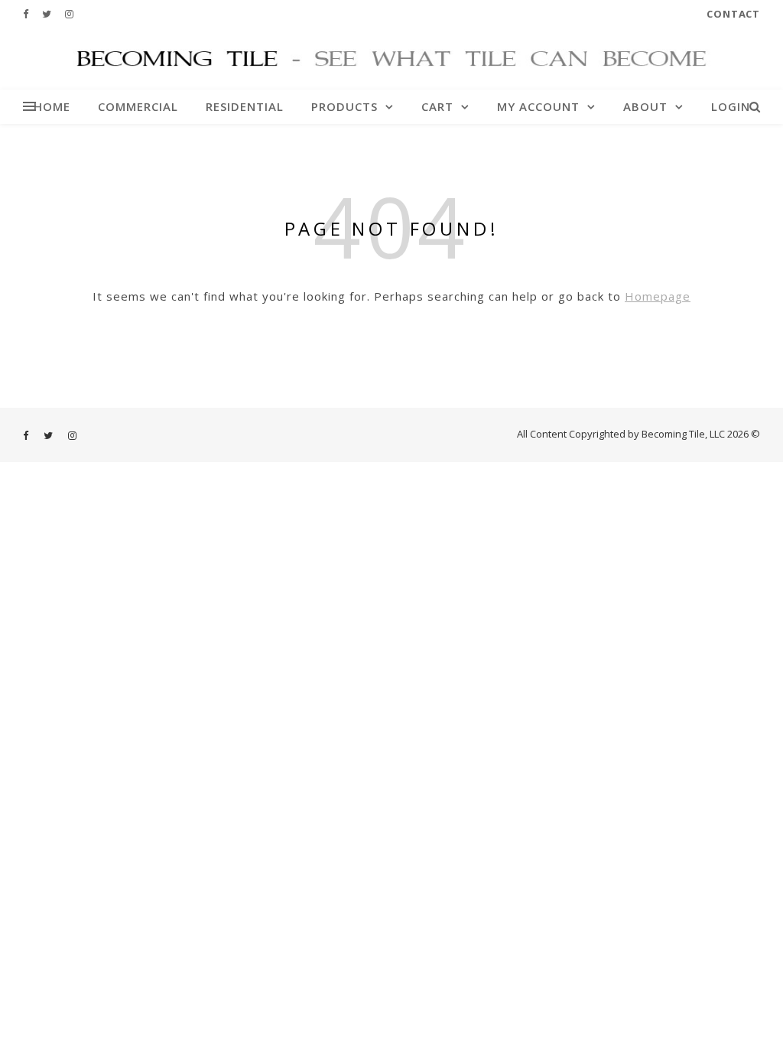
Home (52, 106)
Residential (245, 106)
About (645, 106)
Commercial (138, 106)
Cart (437, 106)
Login (730, 106)
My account (538, 106)
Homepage (657, 296)
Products (344, 106)
